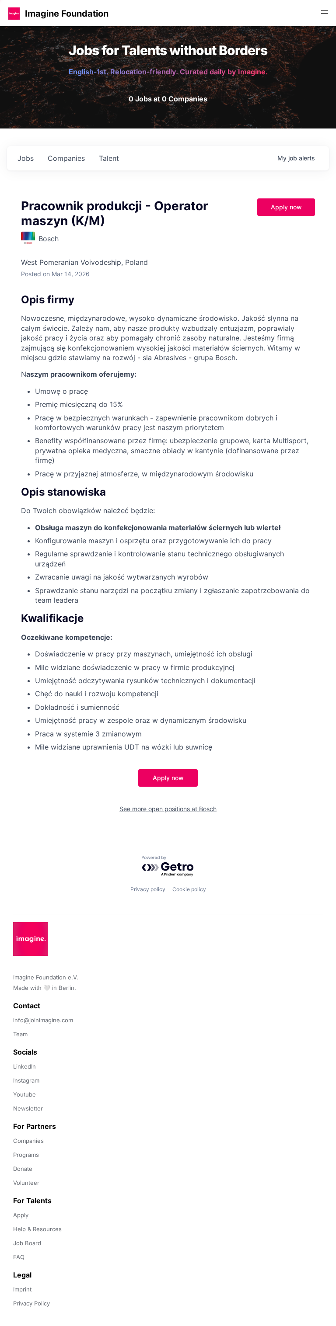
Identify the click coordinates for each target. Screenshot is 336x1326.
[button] (14, 13)
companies (66, 158)
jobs (26, 158)
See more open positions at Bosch (168, 808)
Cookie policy (189, 889)
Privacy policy (147, 889)
